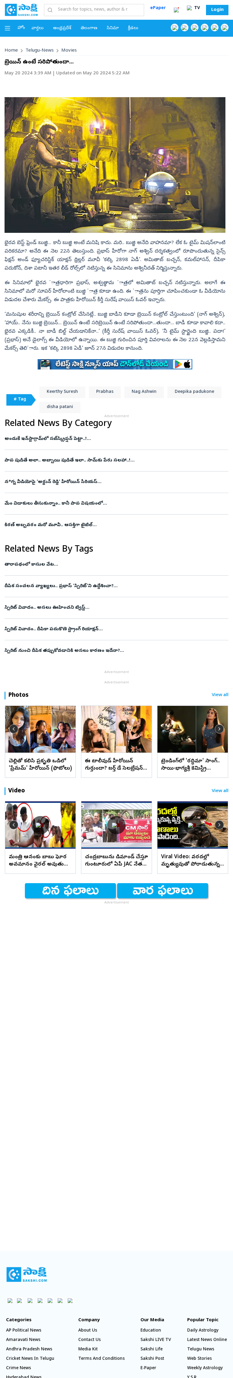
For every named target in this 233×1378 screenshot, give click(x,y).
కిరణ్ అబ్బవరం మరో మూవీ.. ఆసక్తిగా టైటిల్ (111, 525)
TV (196, 8)
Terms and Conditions (101, 1359)
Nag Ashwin (144, 392)
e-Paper (148, 1368)
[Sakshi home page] (26, 1274)
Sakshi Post (152, 1359)
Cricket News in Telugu (30, 1359)
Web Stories (199, 1359)
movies (69, 51)
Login (217, 10)
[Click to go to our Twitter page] (194, 27)
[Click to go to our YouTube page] (214, 27)
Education (150, 1331)
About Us (87, 1331)
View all (220, 695)
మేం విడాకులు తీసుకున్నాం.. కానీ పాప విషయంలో (107, 504)
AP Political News (23, 1331)
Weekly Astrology (205, 1368)
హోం (21, 28)
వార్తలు (38, 28)
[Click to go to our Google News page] (224, 27)
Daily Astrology (202, 1331)
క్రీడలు (133, 28)
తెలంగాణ (89, 28)
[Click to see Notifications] (176, 10)
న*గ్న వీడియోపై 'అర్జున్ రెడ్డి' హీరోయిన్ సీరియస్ (111, 482)
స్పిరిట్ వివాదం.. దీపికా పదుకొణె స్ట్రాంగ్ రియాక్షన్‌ (116, 629)
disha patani (60, 407)
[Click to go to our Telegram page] (60, 1300)
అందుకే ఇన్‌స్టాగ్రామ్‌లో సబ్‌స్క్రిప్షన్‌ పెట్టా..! (114, 439)
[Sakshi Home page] (21, 9)
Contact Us (89, 1340)
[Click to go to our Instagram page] (204, 27)
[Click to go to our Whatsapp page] (184, 27)
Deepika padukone (194, 392)
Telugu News (200, 1349)
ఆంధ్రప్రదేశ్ (62, 28)
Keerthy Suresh (62, 392)
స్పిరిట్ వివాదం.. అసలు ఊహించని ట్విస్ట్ (116, 608)
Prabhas (104, 392)
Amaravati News (23, 1340)
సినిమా (113, 28)
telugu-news (39, 51)
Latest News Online (207, 1340)
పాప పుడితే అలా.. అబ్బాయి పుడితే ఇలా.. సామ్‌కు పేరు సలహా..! (113, 461)
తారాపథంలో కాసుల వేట (115, 565)
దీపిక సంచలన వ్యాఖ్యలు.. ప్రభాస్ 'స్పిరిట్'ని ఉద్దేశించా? (108, 586)
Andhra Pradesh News (29, 1349)
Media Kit (88, 1349)
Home (11, 51)
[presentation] (13, 728)
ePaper (158, 8)
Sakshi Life (151, 1349)
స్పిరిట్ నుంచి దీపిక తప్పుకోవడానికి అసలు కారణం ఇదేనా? (113, 651)
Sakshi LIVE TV (155, 1340)
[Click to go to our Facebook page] (174, 27)
